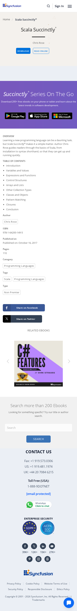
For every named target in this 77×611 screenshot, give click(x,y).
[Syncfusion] (38, 572)
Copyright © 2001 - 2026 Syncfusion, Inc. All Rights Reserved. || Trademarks (38, 598)
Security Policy (15, 589)
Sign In (59, 6)
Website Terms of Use (55, 583)
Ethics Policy (63, 589)
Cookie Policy (32, 583)
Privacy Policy (14, 583)
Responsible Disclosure (40, 589)
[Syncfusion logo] (16, 5)
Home (6, 19)
